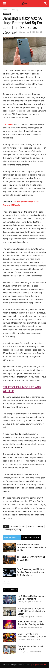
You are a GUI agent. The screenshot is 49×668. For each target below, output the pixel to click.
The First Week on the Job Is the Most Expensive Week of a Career (31, 611)
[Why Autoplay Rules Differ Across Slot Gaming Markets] (9, 624)
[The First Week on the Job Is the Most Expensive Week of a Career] (9, 611)
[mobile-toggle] (4, 3)
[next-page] (8, 581)
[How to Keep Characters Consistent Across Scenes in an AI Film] (9, 547)
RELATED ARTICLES (11, 537)
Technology (14, 10)
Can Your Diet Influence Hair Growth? (30, 647)
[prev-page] (4, 581)
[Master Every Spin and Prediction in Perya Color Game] (9, 637)
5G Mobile (14, 526)
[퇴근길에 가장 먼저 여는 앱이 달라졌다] (9, 559)
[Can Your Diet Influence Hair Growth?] (9, 649)
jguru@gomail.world (38, 665)
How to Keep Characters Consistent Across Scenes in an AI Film (31, 547)
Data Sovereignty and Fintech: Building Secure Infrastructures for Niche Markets (31, 572)
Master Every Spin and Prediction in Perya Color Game (32, 635)
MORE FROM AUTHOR (30, 537)
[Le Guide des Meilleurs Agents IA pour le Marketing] (9, 599)
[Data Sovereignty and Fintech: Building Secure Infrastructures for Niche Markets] (9, 572)
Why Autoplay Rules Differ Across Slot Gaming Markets (31, 623)
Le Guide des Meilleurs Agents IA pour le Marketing (31, 597)
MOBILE (31, 526)
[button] (45, 3)
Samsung (39, 526)
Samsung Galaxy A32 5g (12, 530)
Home (5, 10)
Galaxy (23, 526)
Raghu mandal (11, 32)
